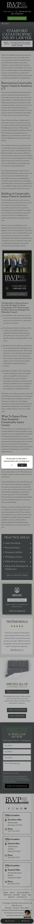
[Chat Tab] (17, 462)
